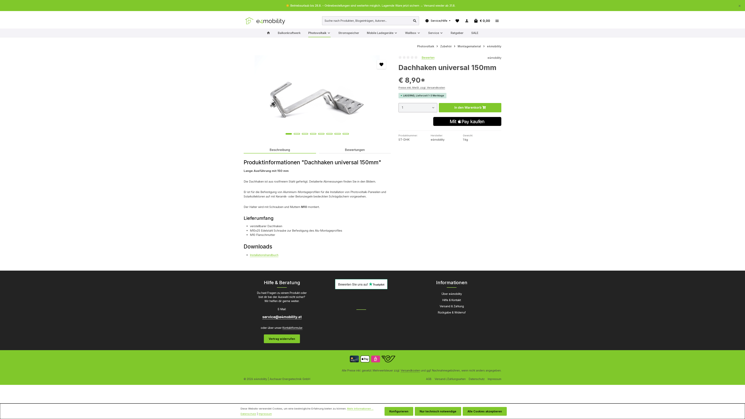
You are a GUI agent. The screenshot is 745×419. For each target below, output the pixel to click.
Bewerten (428, 57)
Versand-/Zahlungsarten (450, 379)
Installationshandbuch (264, 255)
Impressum (494, 379)
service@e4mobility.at (282, 317)
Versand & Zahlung (452, 306)
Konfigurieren (398, 411)
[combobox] (366, 20)
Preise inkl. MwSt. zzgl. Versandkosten (421, 87)
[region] (372, 5)
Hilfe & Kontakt (451, 300)
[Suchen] (415, 20)
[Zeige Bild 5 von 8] (321, 134)
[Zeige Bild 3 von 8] (305, 134)
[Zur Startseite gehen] (265, 21)
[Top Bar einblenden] (497, 20)
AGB (428, 379)
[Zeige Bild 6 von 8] (329, 134)
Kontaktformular (292, 327)
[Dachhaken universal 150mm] (317, 97)
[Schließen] (739, 5)
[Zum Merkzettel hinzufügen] (381, 64)
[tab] (280, 149)
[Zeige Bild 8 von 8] (346, 134)
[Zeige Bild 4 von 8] (313, 134)
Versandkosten (410, 370)
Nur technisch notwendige (438, 411)
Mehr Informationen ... (360, 408)
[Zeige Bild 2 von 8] (297, 134)
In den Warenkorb (468, 107)
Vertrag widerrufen (282, 338)
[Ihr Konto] (466, 20)
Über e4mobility (452, 293)
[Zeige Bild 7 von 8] (337, 134)
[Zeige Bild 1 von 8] (289, 134)
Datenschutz (477, 379)
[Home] (268, 33)
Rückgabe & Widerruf (452, 312)
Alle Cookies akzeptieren (485, 411)
